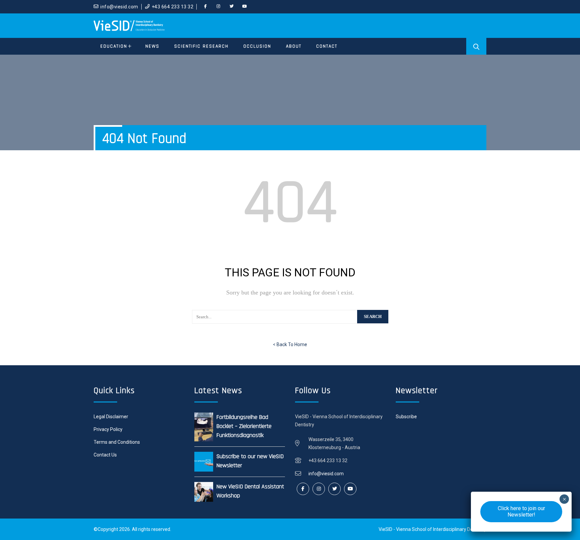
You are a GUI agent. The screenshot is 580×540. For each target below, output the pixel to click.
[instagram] (218, 6)
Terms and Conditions (117, 442)
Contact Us (105, 454)
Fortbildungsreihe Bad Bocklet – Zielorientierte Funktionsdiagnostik (244, 426)
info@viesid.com (119, 6)
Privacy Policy (108, 429)
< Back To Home (290, 344)
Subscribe (406, 416)
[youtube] (245, 6)
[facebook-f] (205, 6)
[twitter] (232, 6)
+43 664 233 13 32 (173, 6)
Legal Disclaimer (111, 416)
